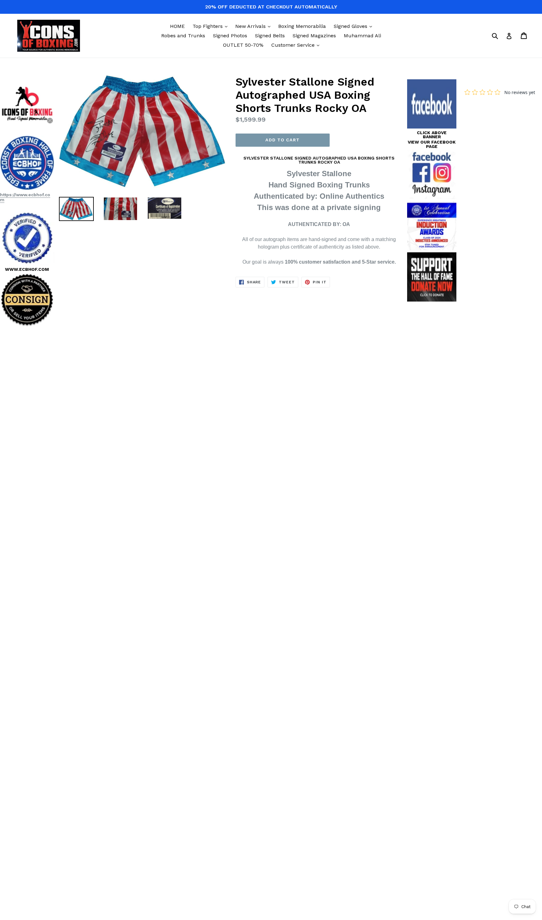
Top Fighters (212, 26)
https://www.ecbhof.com (25, 197)
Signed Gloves (354, 26)
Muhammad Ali (362, 36)
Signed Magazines (314, 36)
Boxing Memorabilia (302, 26)
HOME (177, 26)
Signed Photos (230, 36)
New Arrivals (254, 26)
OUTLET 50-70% (243, 45)
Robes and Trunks (183, 36)
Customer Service (296, 45)
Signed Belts (270, 36)
